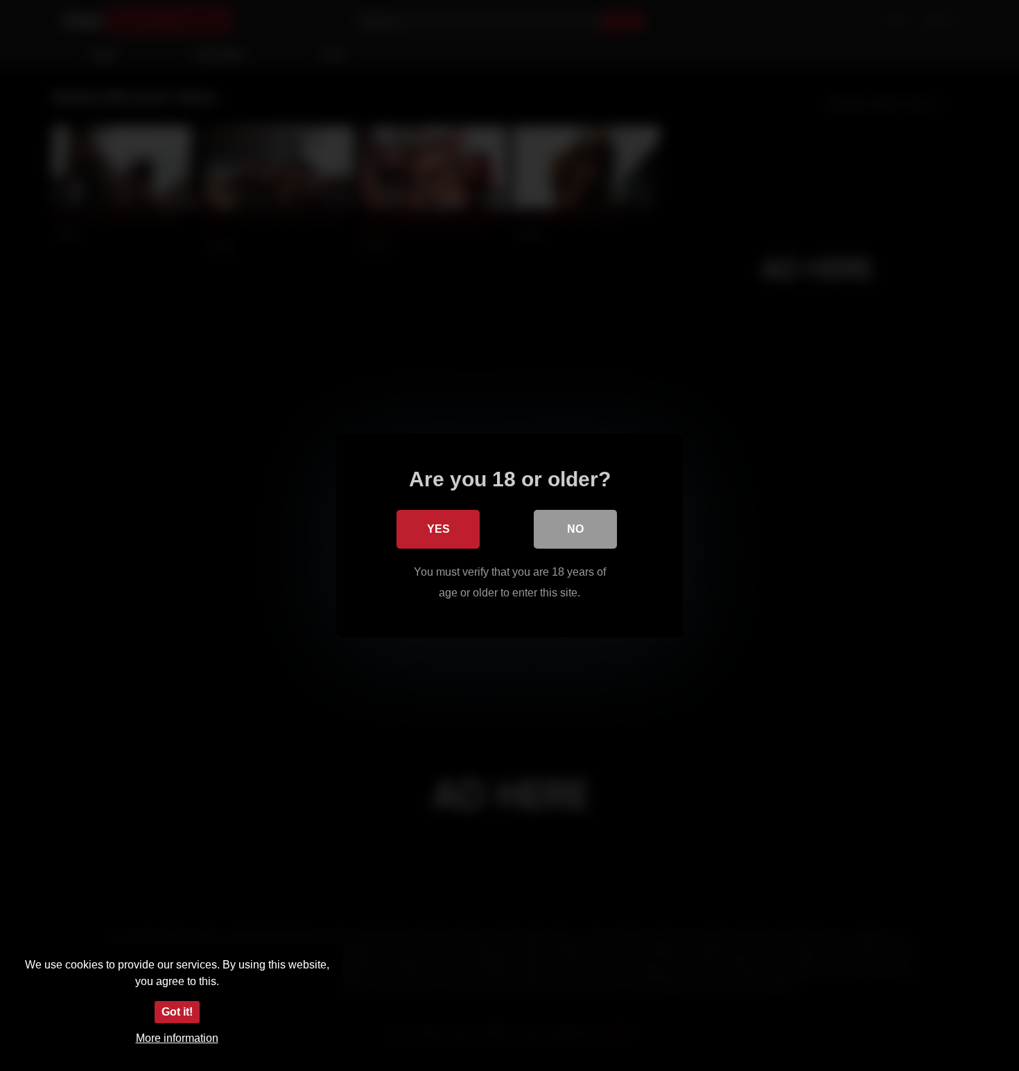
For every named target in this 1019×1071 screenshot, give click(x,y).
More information (177, 1038)
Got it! (177, 1012)
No (575, 529)
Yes (438, 529)
